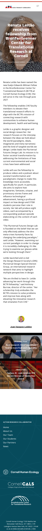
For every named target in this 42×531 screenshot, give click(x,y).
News (21, 19)
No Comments (21, 65)
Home (6, 427)
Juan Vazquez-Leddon (17, 62)
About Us (7, 431)
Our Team (8, 435)
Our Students (9, 438)
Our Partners (9, 442)
